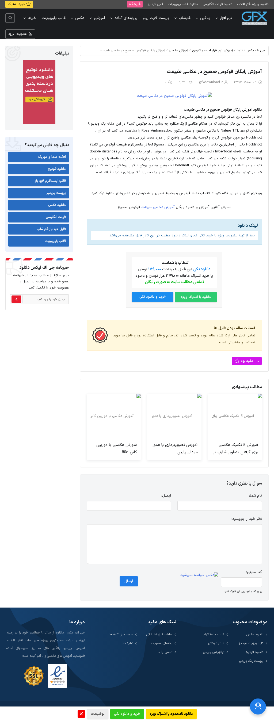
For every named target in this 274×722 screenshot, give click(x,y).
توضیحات (98, 714)
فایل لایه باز (155, 4)
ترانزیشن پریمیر (213, 652)
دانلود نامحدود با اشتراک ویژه (171, 714)
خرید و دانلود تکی (152, 296)
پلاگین (205, 18)
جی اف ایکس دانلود (251, 50)
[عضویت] (16, 299)
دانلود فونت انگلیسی (218, 4)
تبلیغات (128, 643)
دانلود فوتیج (57, 169)
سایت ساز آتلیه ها (121, 634)
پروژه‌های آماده (126, 18)
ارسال (128, 581)
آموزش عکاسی (178, 50)
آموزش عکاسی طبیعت (157, 207)
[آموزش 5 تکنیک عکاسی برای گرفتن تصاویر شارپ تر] (235, 416)
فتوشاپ (185, 18)
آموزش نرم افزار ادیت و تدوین (212, 50)
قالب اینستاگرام (214, 634)
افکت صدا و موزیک (52, 157)
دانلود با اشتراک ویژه (196, 297)
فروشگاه (134, 4)
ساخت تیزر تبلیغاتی (159, 634)
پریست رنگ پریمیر (251, 660)
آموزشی (99, 18)
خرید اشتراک (17, 4)
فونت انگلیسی (56, 217)
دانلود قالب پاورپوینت (183, 4)
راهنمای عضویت (161, 643)
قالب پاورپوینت (53, 18)
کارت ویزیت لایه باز (251, 643)
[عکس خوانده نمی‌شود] (199, 575)
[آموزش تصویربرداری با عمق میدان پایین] (174, 416)
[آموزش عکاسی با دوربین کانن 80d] (114, 416)
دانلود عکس (57, 205)
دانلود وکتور (216, 643)
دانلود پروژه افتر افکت (253, 4)
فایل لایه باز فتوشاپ (51, 229)
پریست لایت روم (156, 18)
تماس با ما (165, 652)
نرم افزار (226, 18)
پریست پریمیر (56, 193)
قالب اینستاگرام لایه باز (50, 181)
